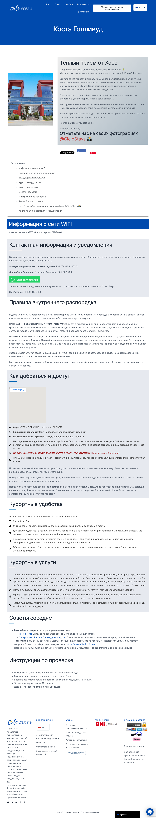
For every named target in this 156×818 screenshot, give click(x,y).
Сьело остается (72, 812)
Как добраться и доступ (32, 177)
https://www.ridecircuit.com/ (81, 644)
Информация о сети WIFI (32, 168)
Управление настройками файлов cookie (76, 753)
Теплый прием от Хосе (31, 201)
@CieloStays (73, 139)
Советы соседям (28, 192)
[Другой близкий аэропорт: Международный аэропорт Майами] (46, 436)
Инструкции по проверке (32, 196)
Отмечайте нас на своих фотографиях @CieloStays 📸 (52, 206)
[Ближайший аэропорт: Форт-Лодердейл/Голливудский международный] (47, 432)
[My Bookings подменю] (90, 4)
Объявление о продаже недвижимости (112, 8)
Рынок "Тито (25, 634)
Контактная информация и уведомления (40, 211)
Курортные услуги (29, 187)
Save (94, 153)
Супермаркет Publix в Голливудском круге (42, 637)
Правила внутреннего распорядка (37, 173)
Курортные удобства (30, 182)
